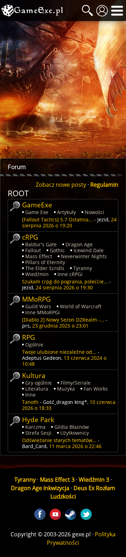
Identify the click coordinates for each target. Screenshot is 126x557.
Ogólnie (34, 344)
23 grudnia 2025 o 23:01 (60, 325)
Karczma (35, 427)
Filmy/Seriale (76, 382)
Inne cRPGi (70, 274)
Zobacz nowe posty (61, 184)
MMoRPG (36, 299)
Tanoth (30, 402)
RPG (28, 337)
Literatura (36, 388)
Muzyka (66, 388)
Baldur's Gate (41, 244)
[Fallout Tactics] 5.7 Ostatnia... (57, 219)
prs (26, 325)
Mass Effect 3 (57, 479)
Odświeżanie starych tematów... (59, 440)
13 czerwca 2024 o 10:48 (64, 361)
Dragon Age (79, 244)
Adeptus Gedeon (41, 358)
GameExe (37, 204)
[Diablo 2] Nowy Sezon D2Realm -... (63, 319)
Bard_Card (34, 446)
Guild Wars (38, 306)
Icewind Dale (89, 250)
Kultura (34, 375)
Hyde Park (38, 419)
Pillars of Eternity (45, 262)
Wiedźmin (37, 274)
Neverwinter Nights (84, 256)
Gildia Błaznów (71, 427)
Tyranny (82, 268)
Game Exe (36, 212)
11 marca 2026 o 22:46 (75, 446)
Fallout (33, 250)
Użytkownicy (74, 432)
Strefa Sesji (38, 432)
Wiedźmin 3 (94, 479)
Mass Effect (38, 256)
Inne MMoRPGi (42, 312)
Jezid (102, 219)
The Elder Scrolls (44, 268)
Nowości (94, 212)
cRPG (30, 237)
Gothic (57, 250)
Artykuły (66, 212)
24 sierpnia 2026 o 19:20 (69, 222)
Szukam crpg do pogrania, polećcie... (65, 281)
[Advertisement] (63, 90)
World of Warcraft (81, 306)
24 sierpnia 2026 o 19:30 (64, 287)
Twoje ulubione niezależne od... (59, 352)
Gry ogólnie (38, 382)
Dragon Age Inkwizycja (40, 488)
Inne (30, 394)
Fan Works (96, 388)
